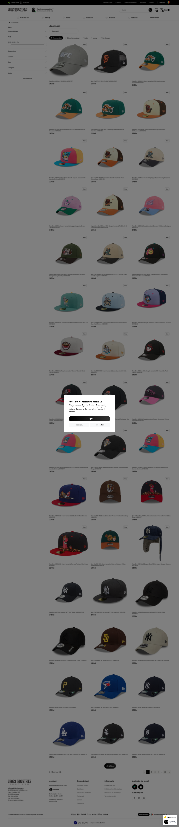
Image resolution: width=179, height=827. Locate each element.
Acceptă (89, 419)
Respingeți (79, 425)
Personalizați (100, 425)
